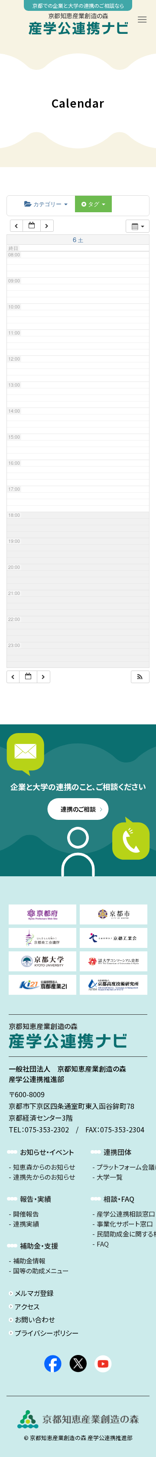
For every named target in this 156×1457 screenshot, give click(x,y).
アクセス (27, 1306)
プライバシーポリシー (47, 1333)
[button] (140, 677)
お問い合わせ (35, 1319)
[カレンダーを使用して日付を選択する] (32, 226)
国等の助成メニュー (41, 1271)
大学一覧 (110, 1177)
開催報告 (26, 1214)
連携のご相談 (78, 809)
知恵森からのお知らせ (44, 1167)
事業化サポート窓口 (125, 1224)
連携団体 (117, 1151)
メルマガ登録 (34, 1293)
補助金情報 (29, 1261)
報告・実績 (35, 1198)
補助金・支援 (39, 1245)
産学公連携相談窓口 (126, 1214)
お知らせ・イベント (47, 1151)
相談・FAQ (119, 1198)
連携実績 (26, 1224)
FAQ (103, 1244)
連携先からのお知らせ (44, 1177)
